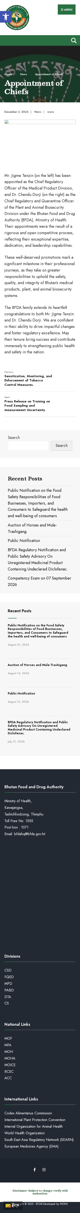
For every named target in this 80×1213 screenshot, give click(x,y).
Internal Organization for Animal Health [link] (33, 1126)
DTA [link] (7, 996)
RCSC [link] (9, 1071)
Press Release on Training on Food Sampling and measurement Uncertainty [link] (27, 403)
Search (14, 437)
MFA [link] (7, 1045)
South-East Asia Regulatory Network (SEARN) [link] (39, 1139)
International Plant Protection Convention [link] (34, 1119)
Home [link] (8, 74)
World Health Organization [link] (24, 1133)
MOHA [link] (9, 1058)
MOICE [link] (10, 1065)
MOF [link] (8, 1038)
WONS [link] (64, 1204)
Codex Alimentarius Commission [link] (28, 1113)
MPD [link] (8, 983)
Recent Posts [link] (19, 611)
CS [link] (6, 1003)
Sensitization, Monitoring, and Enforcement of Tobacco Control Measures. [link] (28, 378)
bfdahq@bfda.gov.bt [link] (29, 833)
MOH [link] (8, 1051)
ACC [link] (8, 1078)
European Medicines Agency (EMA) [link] (31, 1146)
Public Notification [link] (24, 540)
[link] (6, 17)
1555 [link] (29, 820)
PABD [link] (9, 990)
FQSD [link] (9, 977)
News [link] (23, 74)
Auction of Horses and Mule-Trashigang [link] (37, 665)
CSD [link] (8, 970)
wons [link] (50, 112)
